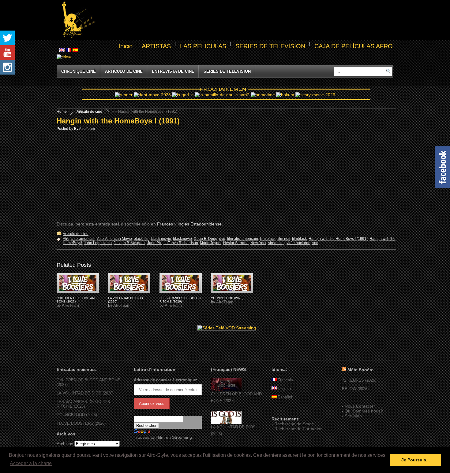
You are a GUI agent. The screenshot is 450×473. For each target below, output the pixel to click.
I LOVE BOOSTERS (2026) (81, 423)
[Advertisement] (245, 20)
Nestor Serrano (236, 243)
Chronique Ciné (78, 71)
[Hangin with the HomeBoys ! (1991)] (78, 283)
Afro (66, 239)
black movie (161, 239)
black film (141, 239)
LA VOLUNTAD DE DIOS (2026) (85, 393)
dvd (222, 239)
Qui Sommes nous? (364, 411)
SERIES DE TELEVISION (270, 46)
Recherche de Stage (294, 423)
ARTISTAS (156, 46)
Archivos (65, 443)
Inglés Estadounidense (200, 224)
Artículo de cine (124, 71)
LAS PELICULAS (203, 46)
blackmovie (182, 239)
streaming (276, 243)
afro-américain (83, 239)
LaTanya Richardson (180, 243)
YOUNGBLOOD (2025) (227, 298)
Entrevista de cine (173, 71)
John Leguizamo (98, 243)
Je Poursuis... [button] (415, 459)
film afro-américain (242, 239)
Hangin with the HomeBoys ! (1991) (118, 121)
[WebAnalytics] (284, 410)
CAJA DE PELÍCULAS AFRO (353, 46)
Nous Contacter (360, 406)
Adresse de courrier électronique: (165, 380)
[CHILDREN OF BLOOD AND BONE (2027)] (226, 389)
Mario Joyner (210, 243)
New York (258, 243)
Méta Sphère (360, 369)
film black (268, 239)
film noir (283, 239)
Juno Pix (154, 243)
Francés (165, 224)
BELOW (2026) (355, 389)
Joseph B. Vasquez (129, 243)
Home (62, 111)
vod (315, 243)
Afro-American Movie (114, 239)
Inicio (125, 46)
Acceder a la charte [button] (31, 463)
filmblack (299, 239)
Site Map (353, 415)
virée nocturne (298, 243)
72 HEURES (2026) (359, 380)
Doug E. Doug (205, 239)
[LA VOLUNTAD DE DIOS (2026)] (226, 422)
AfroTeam (87, 129)
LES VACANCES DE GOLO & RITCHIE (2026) (180, 299)
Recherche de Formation (298, 428)
